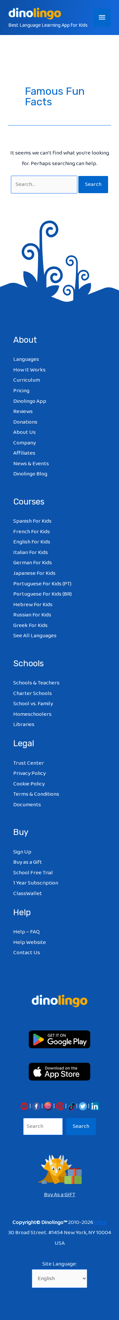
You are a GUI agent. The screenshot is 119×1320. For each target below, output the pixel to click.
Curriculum (26, 380)
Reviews (23, 411)
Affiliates (24, 453)
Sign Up (22, 852)
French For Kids (31, 531)
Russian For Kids (32, 614)
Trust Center (28, 763)
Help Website (29, 942)
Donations (25, 422)
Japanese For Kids (34, 573)
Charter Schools (32, 693)
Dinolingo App (29, 401)
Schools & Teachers (36, 682)
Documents (27, 804)
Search (81, 1126)
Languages (26, 359)
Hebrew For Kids (33, 604)
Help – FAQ (26, 931)
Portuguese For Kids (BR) (42, 594)
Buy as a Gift (27, 862)
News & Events (31, 463)
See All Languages (35, 635)
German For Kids (32, 562)
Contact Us (26, 952)
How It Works (29, 369)
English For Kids (31, 542)
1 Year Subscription (35, 883)
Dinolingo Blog (30, 473)
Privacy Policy (29, 773)
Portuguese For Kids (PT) (42, 583)
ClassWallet (27, 893)
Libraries (23, 724)
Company (24, 442)
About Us (24, 432)
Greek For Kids (30, 625)
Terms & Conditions (36, 794)
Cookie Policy (29, 784)
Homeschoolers (32, 714)
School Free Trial (33, 872)
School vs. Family (33, 703)
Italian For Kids (30, 552)
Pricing (21, 390)
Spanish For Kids (32, 521)
